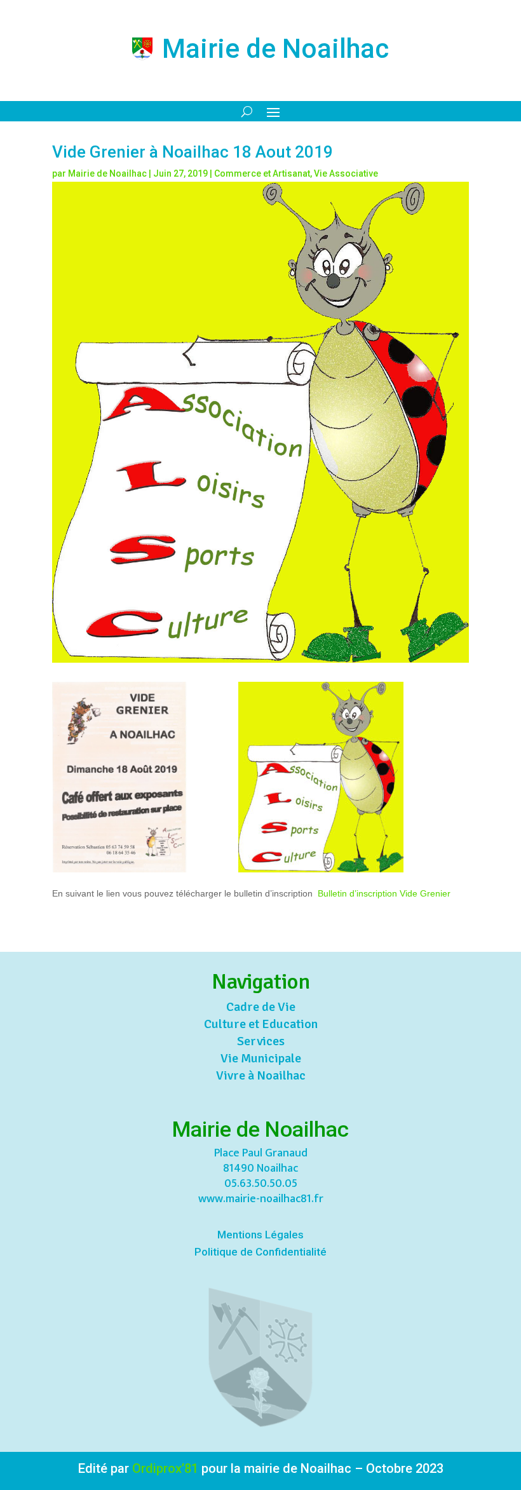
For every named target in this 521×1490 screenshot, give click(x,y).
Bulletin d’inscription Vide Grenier (384, 893)
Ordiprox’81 (165, 1468)
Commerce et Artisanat (262, 173)
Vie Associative (346, 173)
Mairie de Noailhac (107, 173)
